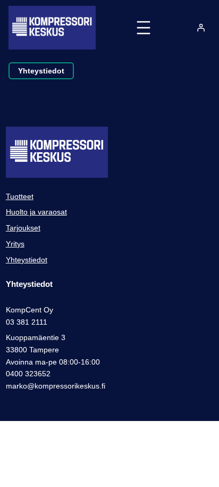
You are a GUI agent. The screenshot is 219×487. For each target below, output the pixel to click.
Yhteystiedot (41, 71)
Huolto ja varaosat (36, 212)
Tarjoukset (23, 228)
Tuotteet (19, 196)
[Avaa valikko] (143, 27)
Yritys (15, 244)
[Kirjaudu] (200, 27)
